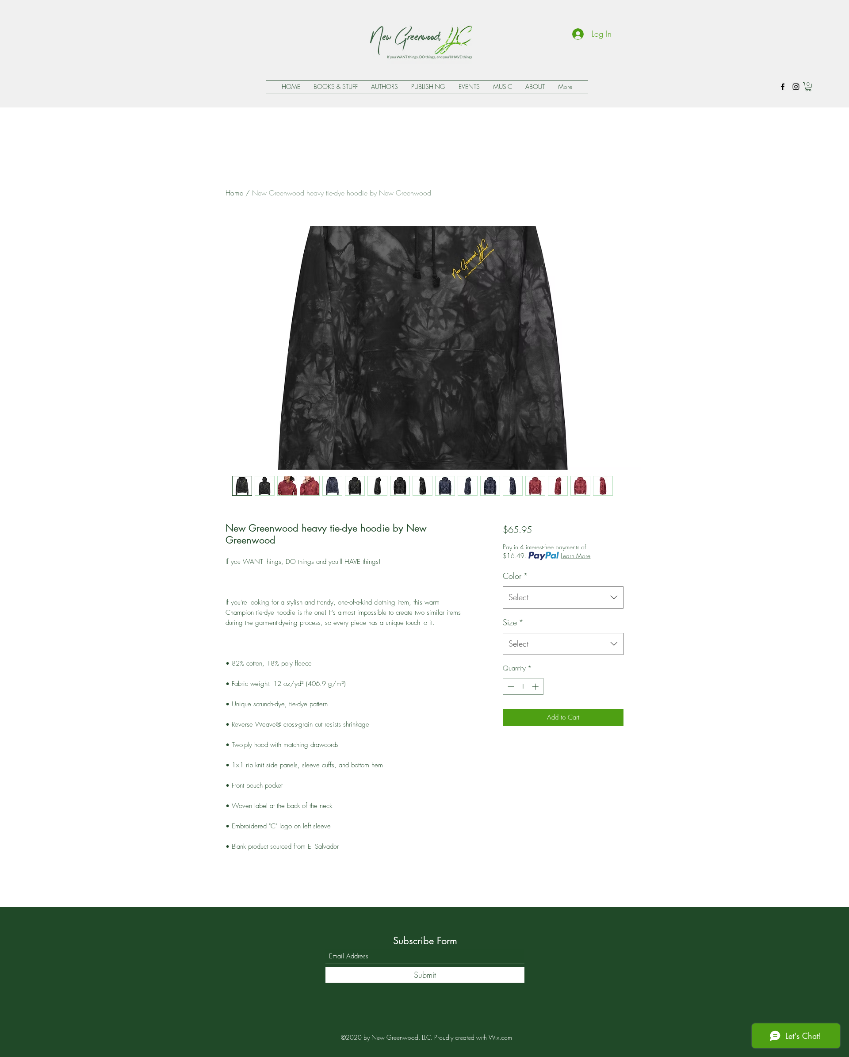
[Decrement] (510, 686)
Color (515, 576)
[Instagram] (796, 86)
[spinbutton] (523, 686)
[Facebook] (782, 86)
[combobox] (563, 597)
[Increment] (536, 686)
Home (234, 193)
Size (513, 622)
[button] (808, 86)
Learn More (575, 555)
